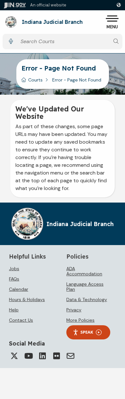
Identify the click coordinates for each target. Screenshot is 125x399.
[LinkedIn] (42, 356)
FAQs (14, 279)
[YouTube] (28, 356)
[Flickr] (56, 356)
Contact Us (21, 320)
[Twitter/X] (14, 356)
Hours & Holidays (27, 299)
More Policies (80, 320)
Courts (35, 80)
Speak (86, 332)
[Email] (70, 356)
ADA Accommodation (84, 271)
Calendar (18, 289)
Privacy (73, 310)
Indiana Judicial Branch (52, 22)
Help (14, 310)
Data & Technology (86, 299)
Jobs (14, 268)
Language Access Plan (85, 286)
